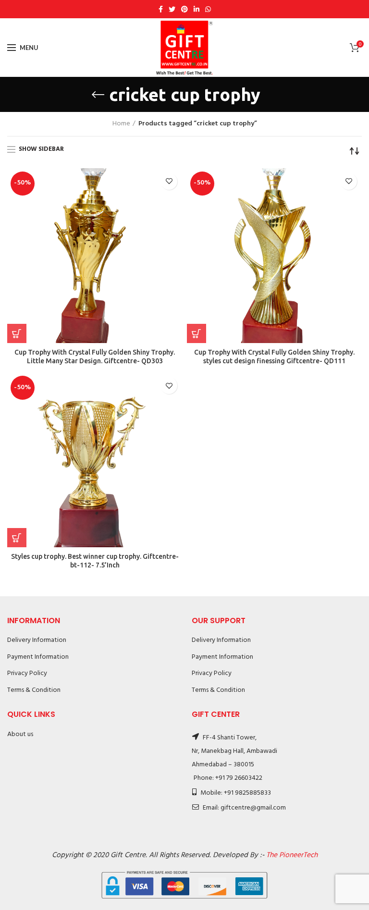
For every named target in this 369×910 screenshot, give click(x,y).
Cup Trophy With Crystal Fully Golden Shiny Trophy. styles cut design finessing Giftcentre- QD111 (274, 356)
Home (121, 124)
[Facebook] (161, 9)
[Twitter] (172, 9)
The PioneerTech (292, 855)
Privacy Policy (27, 673)
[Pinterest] (184, 9)
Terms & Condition (34, 690)
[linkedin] (196, 9)
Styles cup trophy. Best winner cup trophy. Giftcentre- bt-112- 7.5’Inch (95, 561)
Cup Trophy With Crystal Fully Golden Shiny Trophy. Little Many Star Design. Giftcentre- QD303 (94, 356)
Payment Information (38, 657)
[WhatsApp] (208, 9)
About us (20, 734)
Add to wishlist (168, 181)
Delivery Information (36, 640)
